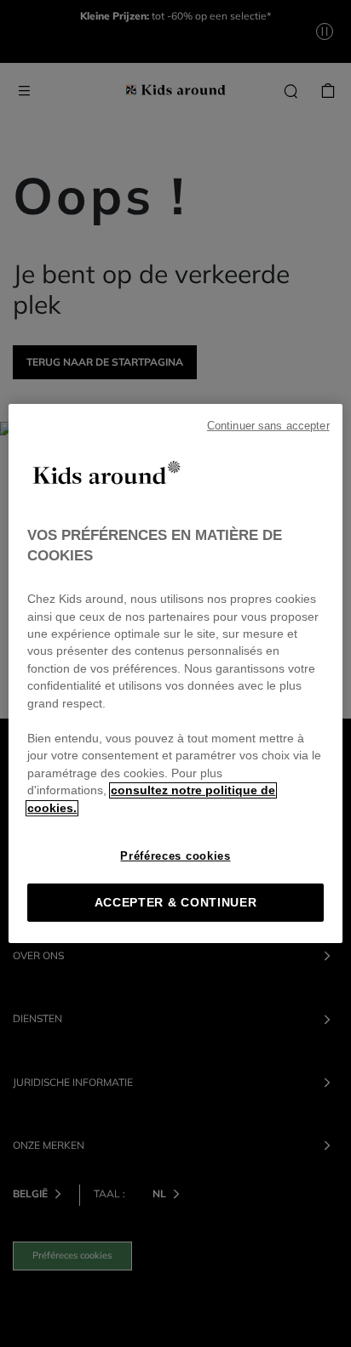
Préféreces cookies (175, 856)
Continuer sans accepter (268, 426)
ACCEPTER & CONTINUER (176, 902)
